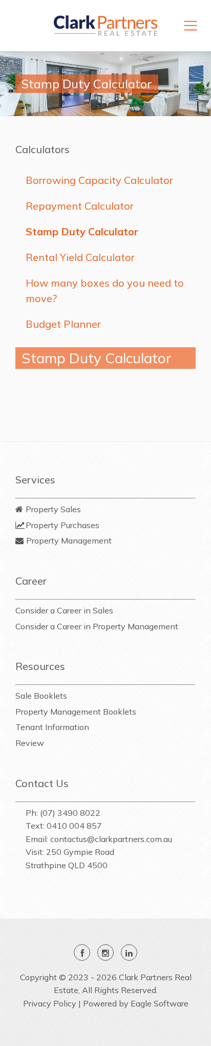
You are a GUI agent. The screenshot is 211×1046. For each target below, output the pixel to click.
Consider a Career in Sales (64, 610)
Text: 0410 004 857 (64, 825)
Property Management (69, 540)
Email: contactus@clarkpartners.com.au (99, 839)
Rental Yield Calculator (80, 257)
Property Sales (53, 509)
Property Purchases (62, 525)
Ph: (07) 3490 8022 (63, 813)
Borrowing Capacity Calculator (99, 180)
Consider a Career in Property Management (96, 626)
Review (29, 743)
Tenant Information (52, 727)
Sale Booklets (41, 695)
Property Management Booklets (75, 711)
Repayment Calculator (80, 205)
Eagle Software (159, 1003)
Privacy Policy (49, 1003)
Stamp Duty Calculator (82, 231)
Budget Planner (63, 323)
